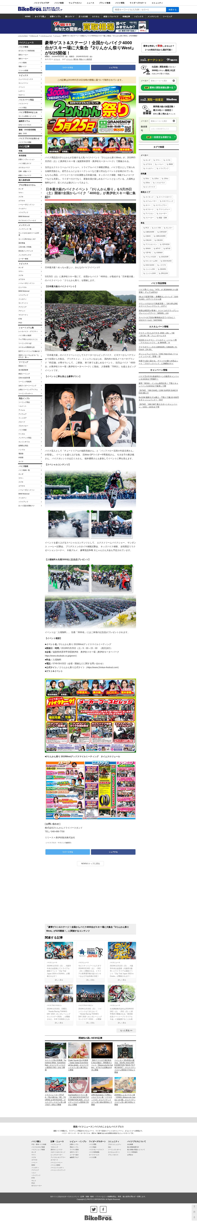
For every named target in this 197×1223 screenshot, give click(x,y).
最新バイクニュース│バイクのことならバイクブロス (98, 1127)
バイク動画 (22, 63)
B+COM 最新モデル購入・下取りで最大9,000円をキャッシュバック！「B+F (159, 398)
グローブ (21, 422)
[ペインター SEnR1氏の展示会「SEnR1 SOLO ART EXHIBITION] (125, 1050)
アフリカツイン (151, 244)
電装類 (20, 454)
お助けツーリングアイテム (28, 389)
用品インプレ (24, 398)
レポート (21, 91)
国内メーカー (23, 55)
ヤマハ (20, 193)
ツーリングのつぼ (24, 343)
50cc (147, 178)
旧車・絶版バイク (24, 171)
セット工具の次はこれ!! (26, 239)
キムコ (33, 1180)
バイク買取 (120, 3)
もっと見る (125, 1030)
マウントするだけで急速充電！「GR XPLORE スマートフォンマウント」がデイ (158, 304)
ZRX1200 (164, 273)
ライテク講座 (74, 1149)
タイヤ (20, 461)
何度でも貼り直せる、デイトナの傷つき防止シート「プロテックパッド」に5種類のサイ (158, 362)
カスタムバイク (24, 167)
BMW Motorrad (23, 216)
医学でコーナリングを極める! (29, 351)
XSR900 (159, 253)
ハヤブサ (162, 265)
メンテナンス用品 (24, 438)
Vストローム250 (151, 261)
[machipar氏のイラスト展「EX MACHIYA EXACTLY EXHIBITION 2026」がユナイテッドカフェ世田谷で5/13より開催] (79, 1085)
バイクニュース (46, 36)
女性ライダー (74, 1152)
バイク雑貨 (22, 430)
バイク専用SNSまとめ (28, 112)
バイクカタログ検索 (38, 1147)
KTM (20, 319)
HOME (28, 16)
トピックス (139, 16)
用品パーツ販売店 (85, 59)
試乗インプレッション (26, 159)
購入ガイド (70, 16)
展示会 (75, 59)
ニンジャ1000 (151, 273)
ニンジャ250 (150, 269)
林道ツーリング (24, 374)
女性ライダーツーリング (27, 386)
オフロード (150, 209)
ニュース (90, 3)
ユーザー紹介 (74, 1155)
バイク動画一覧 (24, 470)
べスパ (33, 1173)
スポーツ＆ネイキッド (58, 1152)
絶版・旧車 (163, 218)
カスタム (96, 16)
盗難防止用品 (23, 446)
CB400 (148, 236)
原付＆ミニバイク (56, 1149)
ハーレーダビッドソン (26, 205)
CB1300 (160, 240)
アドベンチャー (164, 209)
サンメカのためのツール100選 (28, 234)
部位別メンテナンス (25, 251)
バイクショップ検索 (38, 1149)
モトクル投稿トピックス (27, 116)
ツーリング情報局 (24, 382)
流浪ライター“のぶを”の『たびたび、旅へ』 (28, 356)
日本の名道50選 (24, 378)
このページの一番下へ (194, 1218)
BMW (171, 164)
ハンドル (21, 450)
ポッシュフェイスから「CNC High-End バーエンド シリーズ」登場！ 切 (158, 355)
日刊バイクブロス (24, 125)
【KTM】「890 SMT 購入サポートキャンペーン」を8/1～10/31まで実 (158, 405)
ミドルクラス (160, 183)
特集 (21, 151)
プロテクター (23, 426)
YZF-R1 (148, 253)
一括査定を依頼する (159, 137)
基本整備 (21, 243)
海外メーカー (23, 59)
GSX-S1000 (150, 265)
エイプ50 (157, 228)
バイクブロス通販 (24, 142)
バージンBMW (55, 1165)
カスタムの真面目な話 (26, 347)
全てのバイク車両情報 (26, 51)
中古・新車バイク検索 (38, 1144)
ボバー (148, 205)
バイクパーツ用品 (26, 100)
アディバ (21, 311)
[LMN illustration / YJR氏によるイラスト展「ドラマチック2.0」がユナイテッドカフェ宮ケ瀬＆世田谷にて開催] (102, 1085)
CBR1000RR (161, 236)
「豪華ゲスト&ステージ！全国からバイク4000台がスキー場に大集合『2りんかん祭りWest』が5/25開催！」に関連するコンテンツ (87, 929)
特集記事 (126, 16)
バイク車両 (23, 47)
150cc (166, 178)
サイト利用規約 (132, 1152)
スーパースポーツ (165, 197)
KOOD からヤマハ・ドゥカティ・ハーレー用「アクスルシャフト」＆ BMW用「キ (158, 341)
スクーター (150, 218)
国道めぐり (22, 366)
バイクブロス (23, 36)
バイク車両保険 (94, 1152)
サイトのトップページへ (194, 1212)
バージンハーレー (56, 1162)
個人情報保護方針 (133, 1147)
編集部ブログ (74, 1157)
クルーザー (163, 213)
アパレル (21, 410)
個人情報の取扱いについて (136, 1149)
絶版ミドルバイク (111, 16)
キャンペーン (23, 83)
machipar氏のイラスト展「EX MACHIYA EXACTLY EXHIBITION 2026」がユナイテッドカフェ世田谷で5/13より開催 (78, 1100)
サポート (21, 95)
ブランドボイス (113, 1155)
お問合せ (130, 1155)
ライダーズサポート (138, 3)
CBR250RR (150, 232)
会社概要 (130, 1144)
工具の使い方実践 (24, 247)
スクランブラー (161, 205)
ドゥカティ (22, 209)
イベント (57, 36)
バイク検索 (59, 3)
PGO (20, 323)
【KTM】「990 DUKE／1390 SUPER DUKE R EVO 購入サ (158, 391)
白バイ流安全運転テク (26, 506)
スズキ (20, 197)
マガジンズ (34, 36)
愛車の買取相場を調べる (159, 87)
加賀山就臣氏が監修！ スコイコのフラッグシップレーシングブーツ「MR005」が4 (159, 311)
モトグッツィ (23, 303)
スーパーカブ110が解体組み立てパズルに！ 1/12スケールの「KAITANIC (157, 318)
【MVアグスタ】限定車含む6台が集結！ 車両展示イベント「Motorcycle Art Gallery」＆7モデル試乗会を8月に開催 (102, 1065)
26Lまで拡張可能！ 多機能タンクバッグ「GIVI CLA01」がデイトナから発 (158, 298)
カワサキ (21, 201)
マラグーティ (23, 315)
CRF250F (163, 232)
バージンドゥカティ (57, 1167)
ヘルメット (22, 406)
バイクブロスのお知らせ (29, 138)
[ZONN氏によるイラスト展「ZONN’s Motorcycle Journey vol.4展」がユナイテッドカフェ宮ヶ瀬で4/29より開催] (125, 1085)
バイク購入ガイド (24, 163)
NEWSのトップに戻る (90, 863)
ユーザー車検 (23, 259)
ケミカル (21, 434)
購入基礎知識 (24, 180)
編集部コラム (24, 121)
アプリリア (22, 307)
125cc (156, 178)
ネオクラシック (167, 201)
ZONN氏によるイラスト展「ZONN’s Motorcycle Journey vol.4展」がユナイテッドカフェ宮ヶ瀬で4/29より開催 (124, 1100)
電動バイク (22, 66)
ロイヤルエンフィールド (27, 220)
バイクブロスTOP (41, 3)
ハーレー (160, 164)
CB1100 (148, 240)
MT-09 (168, 248)
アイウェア (22, 414)
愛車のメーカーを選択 (159, 81)
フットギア (22, 418)
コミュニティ (157, 3)
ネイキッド (150, 197)
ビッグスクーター (56, 1155)
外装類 (20, 457)
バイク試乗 (92, 1157)
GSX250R (164, 257)
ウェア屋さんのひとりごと (28, 339)
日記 (109, 1147)
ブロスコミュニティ (114, 1144)
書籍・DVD (22, 133)
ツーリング (167, 16)
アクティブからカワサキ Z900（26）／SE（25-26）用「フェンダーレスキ (156, 334)
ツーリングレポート (25, 393)
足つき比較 (83, 16)
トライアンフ (23, 212)
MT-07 (158, 248)
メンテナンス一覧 (24, 229)
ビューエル (22, 287)
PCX (147, 228)
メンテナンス (153, 16)
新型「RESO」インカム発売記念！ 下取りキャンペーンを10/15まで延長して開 (158, 384)
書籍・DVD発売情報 (27, 130)
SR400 (148, 248)
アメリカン (150, 213)
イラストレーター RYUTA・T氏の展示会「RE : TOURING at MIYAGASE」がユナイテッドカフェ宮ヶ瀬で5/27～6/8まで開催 (55, 1100)
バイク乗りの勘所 (24, 335)
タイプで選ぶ (40, 16)
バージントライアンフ (58, 1170)
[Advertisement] (90, 896)
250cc (148, 183)
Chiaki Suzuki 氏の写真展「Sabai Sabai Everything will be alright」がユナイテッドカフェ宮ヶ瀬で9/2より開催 (78, 1065)
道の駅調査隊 (23, 370)
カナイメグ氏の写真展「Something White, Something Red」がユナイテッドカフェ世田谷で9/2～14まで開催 (55, 1065)
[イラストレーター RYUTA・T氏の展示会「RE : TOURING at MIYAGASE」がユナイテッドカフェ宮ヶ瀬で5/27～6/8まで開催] (55, 1085)
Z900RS (163, 269)
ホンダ (20, 189)
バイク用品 (22, 108)
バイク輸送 (92, 1147)
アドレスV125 (151, 257)
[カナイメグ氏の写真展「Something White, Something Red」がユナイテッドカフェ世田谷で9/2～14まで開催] (55, 1050)
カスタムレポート (114, 1152)
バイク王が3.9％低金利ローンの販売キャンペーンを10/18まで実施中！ (159, 377)
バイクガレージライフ (96, 1149)
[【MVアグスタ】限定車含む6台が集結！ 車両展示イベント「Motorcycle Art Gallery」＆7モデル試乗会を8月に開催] (102, 1050)
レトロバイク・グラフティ (28, 331)
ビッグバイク (150, 187)
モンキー (169, 228)
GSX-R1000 (167, 261)
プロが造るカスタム (27, 185)
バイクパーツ (23, 104)
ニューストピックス (25, 79)
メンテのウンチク (24, 255)
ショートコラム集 (26, 328)
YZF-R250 (166, 244)
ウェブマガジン (75, 3)
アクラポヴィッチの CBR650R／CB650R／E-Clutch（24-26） (158, 348)
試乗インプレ (55, 16)
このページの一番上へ (194, 1207)
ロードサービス (94, 1155)
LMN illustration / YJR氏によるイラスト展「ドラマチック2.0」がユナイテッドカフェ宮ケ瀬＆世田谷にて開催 (101, 1100)
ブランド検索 (104, 3)
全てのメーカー (36, 1185)
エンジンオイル (24, 442)
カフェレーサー (151, 201)
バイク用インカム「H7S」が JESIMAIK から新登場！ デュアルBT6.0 (158, 290)
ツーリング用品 (24, 402)
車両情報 (22, 156)
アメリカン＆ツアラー (58, 1157)
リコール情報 (23, 70)
